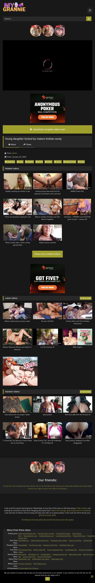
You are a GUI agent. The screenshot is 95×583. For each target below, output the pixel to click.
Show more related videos (47, 254)
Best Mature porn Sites (78, 486)
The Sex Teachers (25, 564)
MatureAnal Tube (75, 554)
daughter (30, 162)
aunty (21, 162)
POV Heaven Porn (25, 550)
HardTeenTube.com (66, 545)
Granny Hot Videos (44, 557)
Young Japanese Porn (55, 550)
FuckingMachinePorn (63, 536)
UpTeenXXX (87, 540)
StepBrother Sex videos (40, 559)
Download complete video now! (49, 129)
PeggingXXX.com (79, 536)
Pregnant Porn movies (46, 533)
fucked (40, 162)
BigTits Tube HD (39, 550)
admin (14, 153)
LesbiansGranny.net (59, 554)
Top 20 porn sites (35, 545)
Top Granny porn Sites (61, 486)
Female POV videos (63, 533)
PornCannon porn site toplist (61, 520)
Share (28, 144)
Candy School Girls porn (40, 540)
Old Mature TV (33, 554)
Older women (82, 508)
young (82, 162)
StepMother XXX (24, 559)
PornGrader (61, 489)
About (13, 144)
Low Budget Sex (71, 550)
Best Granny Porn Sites (47, 489)
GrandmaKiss (46, 554)
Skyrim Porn (35, 486)
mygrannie (11, 162)
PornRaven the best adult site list (35, 520)
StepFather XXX (57, 559)
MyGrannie (22, 554)
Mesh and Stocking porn (27, 533)
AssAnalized (22, 545)
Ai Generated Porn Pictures (28, 568)
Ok (48, 579)
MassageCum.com (30, 536)
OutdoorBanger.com (46, 536)
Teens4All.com (23, 540)
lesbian (49, 162)
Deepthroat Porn (23, 486)
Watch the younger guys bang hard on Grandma (70, 511)
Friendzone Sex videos (58, 540)
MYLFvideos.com (39, 564)
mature (58, 162)
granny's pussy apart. (47, 515)
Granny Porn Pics (29, 557)
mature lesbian (70, 162)
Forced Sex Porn (9, 486)
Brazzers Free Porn (50, 545)
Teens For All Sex (75, 540)
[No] (92, 576)
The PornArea (46, 486)
